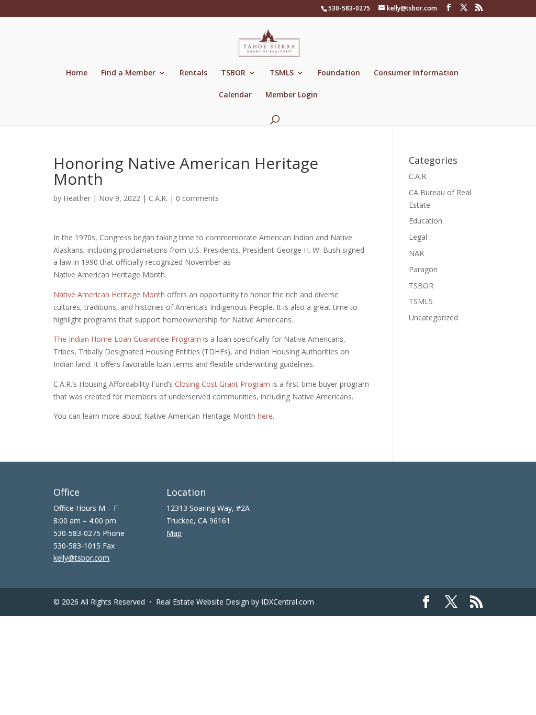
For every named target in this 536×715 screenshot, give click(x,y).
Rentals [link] (193, 73)
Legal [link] (418, 237)
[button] (448, 8)
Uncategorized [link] (433, 317)
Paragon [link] (423, 269)
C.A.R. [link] (158, 198)
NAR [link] (416, 253)
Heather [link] (77, 198)
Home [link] (76, 73)
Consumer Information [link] (416, 73)
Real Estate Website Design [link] (202, 602)
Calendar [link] (235, 95)
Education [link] (425, 221)
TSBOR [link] (233, 73)
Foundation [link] (339, 73)
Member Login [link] (291, 95)
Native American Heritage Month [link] (109, 294)
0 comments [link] (197, 198)
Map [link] (174, 533)
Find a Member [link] (128, 73)
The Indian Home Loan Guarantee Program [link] (127, 339)
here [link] (265, 416)
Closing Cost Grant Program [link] (222, 384)
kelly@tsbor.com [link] (81, 558)
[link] (269, 42)
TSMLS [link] (282, 73)
